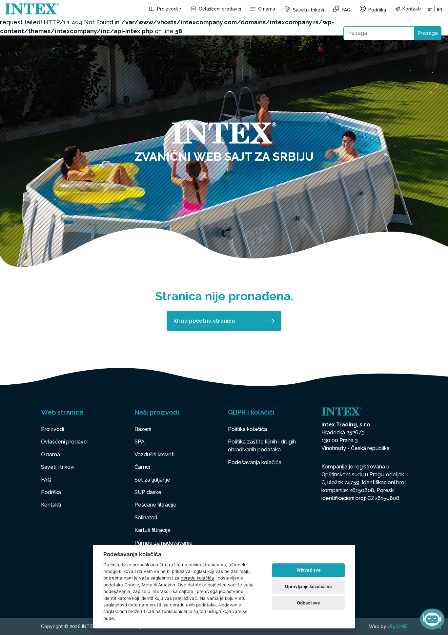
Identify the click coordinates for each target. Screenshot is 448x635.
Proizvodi (167, 8)
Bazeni (142, 429)
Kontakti (411, 8)
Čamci (142, 467)
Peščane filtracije (155, 505)
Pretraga (428, 33)
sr (430, 9)
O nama (266, 8)
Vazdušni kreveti (154, 454)
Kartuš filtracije (152, 530)
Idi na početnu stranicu (204, 321)
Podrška (376, 9)
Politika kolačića (247, 429)
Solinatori (145, 517)
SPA (139, 442)
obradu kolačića (197, 577)
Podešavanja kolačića (254, 462)
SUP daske (147, 492)
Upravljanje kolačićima (308, 586)
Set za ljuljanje (152, 480)
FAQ (345, 9)
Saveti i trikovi (308, 9)
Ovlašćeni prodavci (219, 8)
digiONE (397, 626)
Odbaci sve (308, 602)
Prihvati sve (308, 570)
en (439, 9)
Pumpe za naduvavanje (163, 543)
